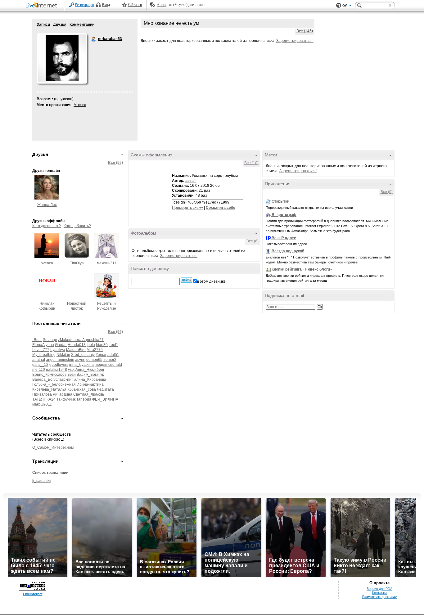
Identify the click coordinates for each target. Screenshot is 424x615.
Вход (106, 4)
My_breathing (44, 354)
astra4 (190, 180)
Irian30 (102, 345)
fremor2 (109, 359)
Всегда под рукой (288, 251)
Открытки (280, 201)
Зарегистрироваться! (294, 40)
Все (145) (304, 31)
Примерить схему (187, 207)
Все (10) (251, 163)
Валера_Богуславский (51, 379)
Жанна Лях (47, 205)
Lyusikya (57, 350)
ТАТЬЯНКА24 (44, 399)
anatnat (38, 359)
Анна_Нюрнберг (89, 369)
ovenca (47, 263)
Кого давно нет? (46, 226)
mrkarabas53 (94, 39)
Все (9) (387, 192)
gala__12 (40, 364)
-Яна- (37, 340)
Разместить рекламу (379, 597)
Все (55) (115, 162)
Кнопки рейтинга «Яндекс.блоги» (302, 269)
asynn (80, 359)
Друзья (59, 24)
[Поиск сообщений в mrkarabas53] (186, 280)
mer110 (38, 369)
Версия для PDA (379, 588)
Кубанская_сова (81, 389)
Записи (43, 24)
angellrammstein (60, 359)
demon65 (94, 359)
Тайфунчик (65, 399)
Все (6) (252, 241)
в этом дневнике (211, 281)
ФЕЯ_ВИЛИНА (105, 399)
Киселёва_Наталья (49, 389)
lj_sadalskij (41, 480)
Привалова (42, 394)
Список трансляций (50, 472)
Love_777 (40, 350)
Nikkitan (63, 354)
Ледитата (105, 389)
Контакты (379, 593)
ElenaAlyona (43, 345)
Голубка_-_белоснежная (54, 384)
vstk (71, 369)
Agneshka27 (93, 340)
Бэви (71, 374)
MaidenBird (76, 350)
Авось (161, 4)
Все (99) (115, 332)
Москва (80, 105)
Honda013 (77, 345)
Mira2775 (95, 350)
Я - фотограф (284, 215)
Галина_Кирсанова (89, 379)
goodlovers (58, 364)
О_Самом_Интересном (53, 447)
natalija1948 (56, 369)
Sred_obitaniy (83, 354)
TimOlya (77, 263)
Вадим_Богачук (90, 374)
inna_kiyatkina (81, 364)
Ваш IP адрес (284, 238)
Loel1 (113, 345)
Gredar (61, 345)
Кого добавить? (77, 226)
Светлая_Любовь (88, 394)
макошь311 (106, 263)
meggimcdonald (108, 364)
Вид (347, 6)
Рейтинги (135, 4)
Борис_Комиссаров (49, 374)
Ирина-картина (90, 384)
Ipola (91, 345)
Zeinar (101, 354)
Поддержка (338, 5)
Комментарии (82, 24)
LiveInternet (42, 5)
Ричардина (62, 394)
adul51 (113, 354)
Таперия (83, 399)
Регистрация (84, 4)
